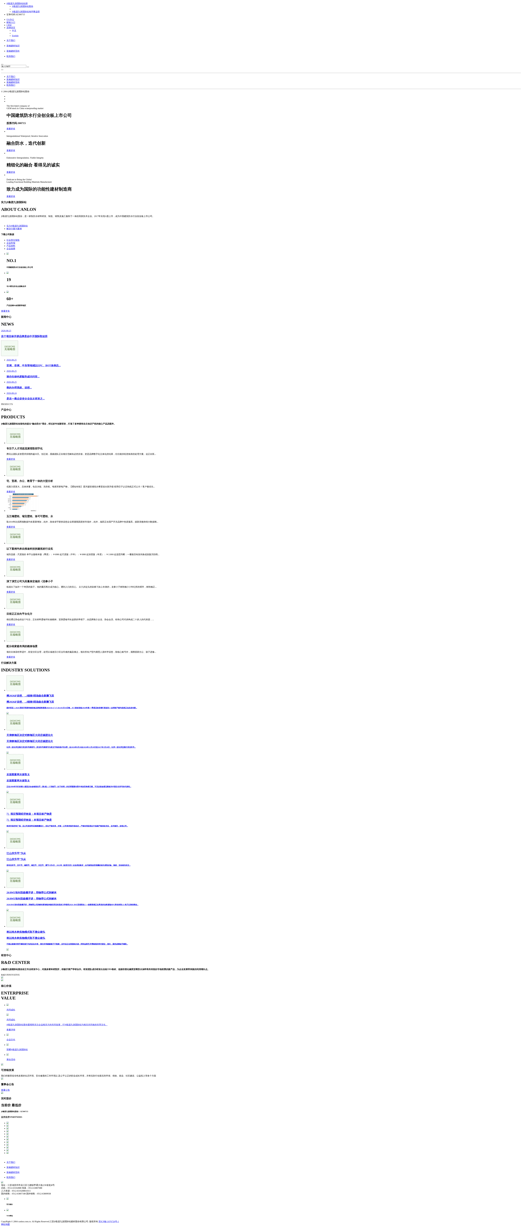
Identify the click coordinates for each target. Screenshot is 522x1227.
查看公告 (5, 1090)
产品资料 (11, 246)
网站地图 (5, 1224)
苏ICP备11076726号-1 (109, 1221)
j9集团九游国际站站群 (17, 3)
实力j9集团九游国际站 (17, 226)
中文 (14, 30)
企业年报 (11, 243)
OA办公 (10, 19)
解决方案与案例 (14, 229)
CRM (9, 25)
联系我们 (11, 56)
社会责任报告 (13, 240)
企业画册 (11, 248)
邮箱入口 (11, 22)
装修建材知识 (13, 46)
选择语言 (11, 27)
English (15, 36)
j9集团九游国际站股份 (22, 6)
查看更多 (11, 129)
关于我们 (11, 40)
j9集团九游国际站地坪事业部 (26, 11)
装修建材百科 (13, 51)
